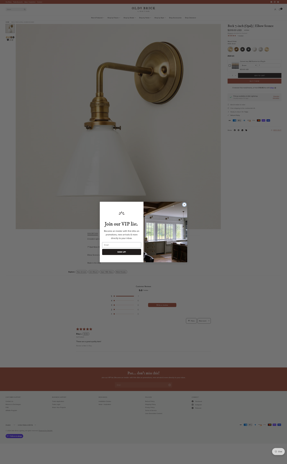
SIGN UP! (121, 252)
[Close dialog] (184, 205)
